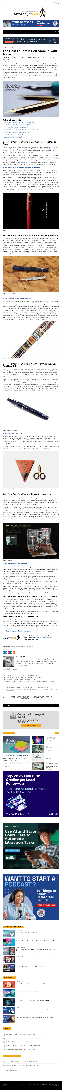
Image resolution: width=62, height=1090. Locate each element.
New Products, (27, 646)
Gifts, (22, 646)
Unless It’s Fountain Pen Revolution (14, 134)
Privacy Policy (24, 1084)
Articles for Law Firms (31, 705)
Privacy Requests (34, 1084)
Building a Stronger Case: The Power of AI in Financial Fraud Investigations (20, 697)
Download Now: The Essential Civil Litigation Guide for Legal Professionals (25, 685)
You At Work (34, 646)
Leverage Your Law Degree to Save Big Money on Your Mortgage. (22, 1065)
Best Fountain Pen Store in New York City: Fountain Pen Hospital (21, 129)
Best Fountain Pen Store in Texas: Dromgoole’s (16, 132)
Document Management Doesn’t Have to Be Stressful (42, 697)
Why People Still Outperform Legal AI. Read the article (20, 679)
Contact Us (57, 3)
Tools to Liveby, (15, 448)
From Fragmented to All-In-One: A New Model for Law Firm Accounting (23, 1038)
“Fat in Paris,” (41, 659)
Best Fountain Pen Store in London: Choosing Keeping (18, 126)
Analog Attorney (42, 733)
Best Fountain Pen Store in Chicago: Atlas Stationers (18, 136)
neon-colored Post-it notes (11, 67)
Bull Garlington (7, 59)
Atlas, (10, 608)
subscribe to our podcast (44, 637)
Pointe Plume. (50, 301)
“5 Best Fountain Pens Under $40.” (19, 631)
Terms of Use (43, 1084)
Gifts (52, 733)
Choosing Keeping (8, 238)
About (38, 2)
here (32, 637)
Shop (53, 1085)
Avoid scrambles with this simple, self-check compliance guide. (21, 1061)
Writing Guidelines (55, 2)
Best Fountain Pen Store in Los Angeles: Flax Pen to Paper (19, 122)
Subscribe (31, 725)
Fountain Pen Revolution (10, 566)
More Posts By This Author (10, 669)
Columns (48, 2)
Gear (49, 733)
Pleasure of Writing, (22, 172)
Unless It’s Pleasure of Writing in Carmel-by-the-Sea (18, 124)
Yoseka (18, 436)
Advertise (50, 1084)
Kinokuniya (11, 150)
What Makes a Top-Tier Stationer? (13, 137)
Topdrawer (46, 150)
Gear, (19, 646)
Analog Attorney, (13, 646)
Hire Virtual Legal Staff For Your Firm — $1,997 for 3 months (21, 675)
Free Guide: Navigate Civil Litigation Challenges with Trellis (20, 1049)
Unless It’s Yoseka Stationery (12, 131)
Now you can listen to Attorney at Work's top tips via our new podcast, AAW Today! (27, 687)
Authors (43, 2)
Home (57, 1085)
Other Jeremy (19, 162)
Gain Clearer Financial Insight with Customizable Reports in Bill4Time (24, 677)
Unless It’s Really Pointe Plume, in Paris (15, 127)
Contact (57, 1084)
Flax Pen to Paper (16, 155)
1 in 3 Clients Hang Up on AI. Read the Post (16, 1041)
